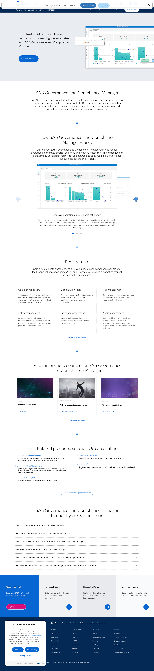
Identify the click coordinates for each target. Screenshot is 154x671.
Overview (93, 10)
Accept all (17, 650)
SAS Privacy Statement (34, 635)
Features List (103, 10)
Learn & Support (116, 10)
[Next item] (136, 199)
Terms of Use (45, 662)
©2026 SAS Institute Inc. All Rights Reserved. (76, 662)
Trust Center (56, 662)
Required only (32, 650)
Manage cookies (25, 656)
